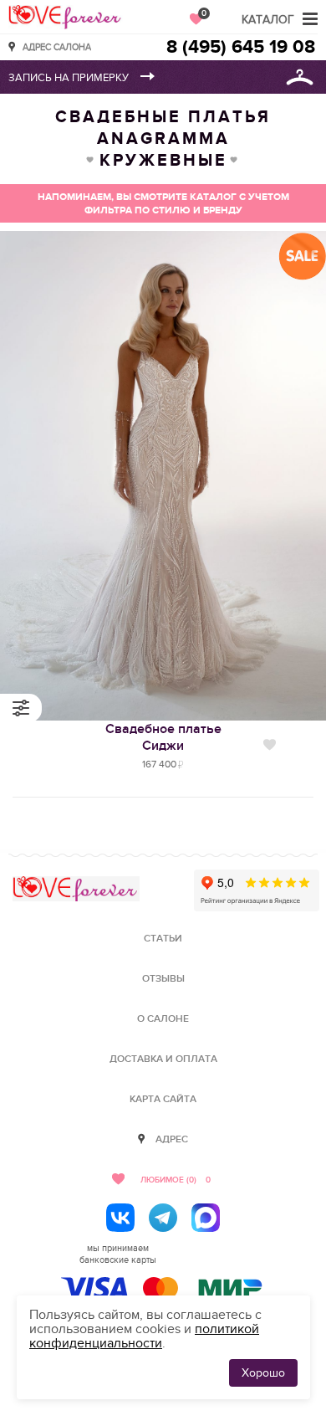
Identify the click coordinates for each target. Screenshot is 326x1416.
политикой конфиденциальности (144, 1336)
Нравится (269, 745)
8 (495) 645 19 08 (240, 47)
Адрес (171, 1139)
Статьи (163, 938)
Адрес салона (57, 46)
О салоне (163, 1019)
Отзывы (163, 978)
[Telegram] (163, 1217)
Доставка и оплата (163, 1059)
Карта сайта (163, 1099)
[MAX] (205, 1217)
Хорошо (263, 1373)
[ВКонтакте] (120, 1217)
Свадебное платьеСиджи (163, 737)
